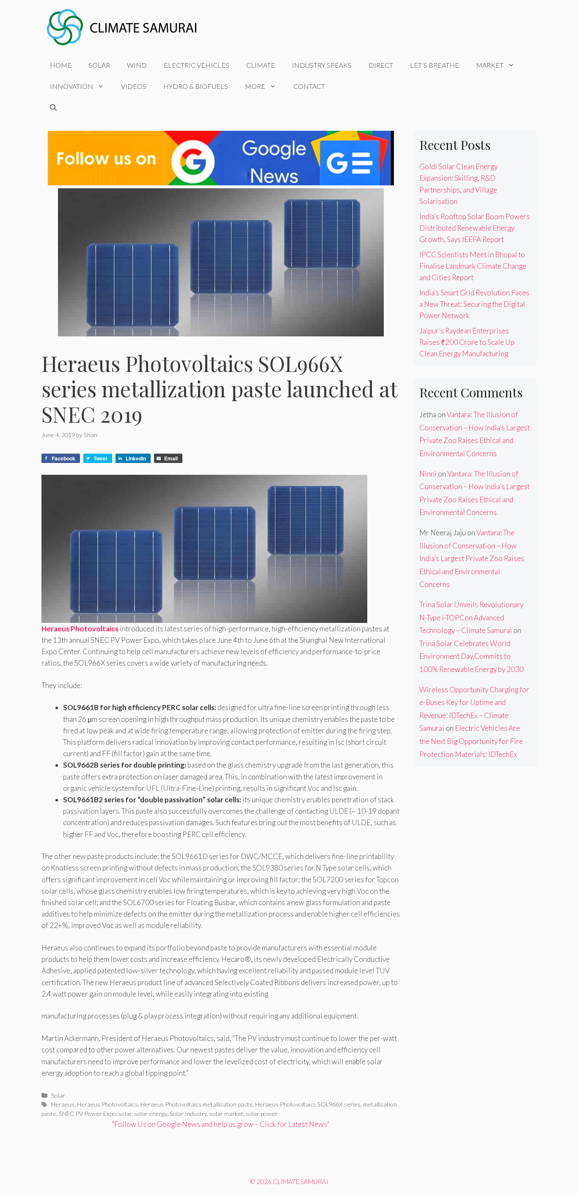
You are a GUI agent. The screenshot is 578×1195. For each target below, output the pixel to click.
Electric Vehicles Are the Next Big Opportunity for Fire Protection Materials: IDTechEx (471, 741)
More (255, 86)
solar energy (150, 1113)
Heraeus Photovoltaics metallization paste (196, 1104)
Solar (99, 65)
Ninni (428, 473)
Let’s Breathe (434, 65)
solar (125, 1113)
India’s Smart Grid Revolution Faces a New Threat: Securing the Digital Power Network (474, 304)
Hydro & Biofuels (195, 86)
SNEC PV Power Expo (87, 1113)
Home (61, 65)
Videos (133, 86)
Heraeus (62, 1104)
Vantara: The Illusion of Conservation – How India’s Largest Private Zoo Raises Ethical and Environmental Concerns (471, 558)
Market (490, 65)
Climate (260, 65)
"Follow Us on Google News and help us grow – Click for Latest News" (220, 1124)
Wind (137, 65)
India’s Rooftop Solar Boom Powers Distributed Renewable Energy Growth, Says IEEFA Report (474, 228)
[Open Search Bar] (53, 107)
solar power (262, 1113)
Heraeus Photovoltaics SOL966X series (308, 1104)
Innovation (71, 86)
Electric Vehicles (196, 65)
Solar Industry (188, 1113)
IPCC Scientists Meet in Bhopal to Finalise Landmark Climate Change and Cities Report (472, 266)
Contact (309, 86)
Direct (381, 65)
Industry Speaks (322, 65)
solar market (226, 1113)
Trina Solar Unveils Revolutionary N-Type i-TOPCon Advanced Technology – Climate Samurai (471, 617)
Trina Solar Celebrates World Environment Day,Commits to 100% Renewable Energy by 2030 (471, 656)
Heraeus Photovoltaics (107, 1104)
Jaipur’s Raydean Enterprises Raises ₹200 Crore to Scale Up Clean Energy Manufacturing (467, 342)
